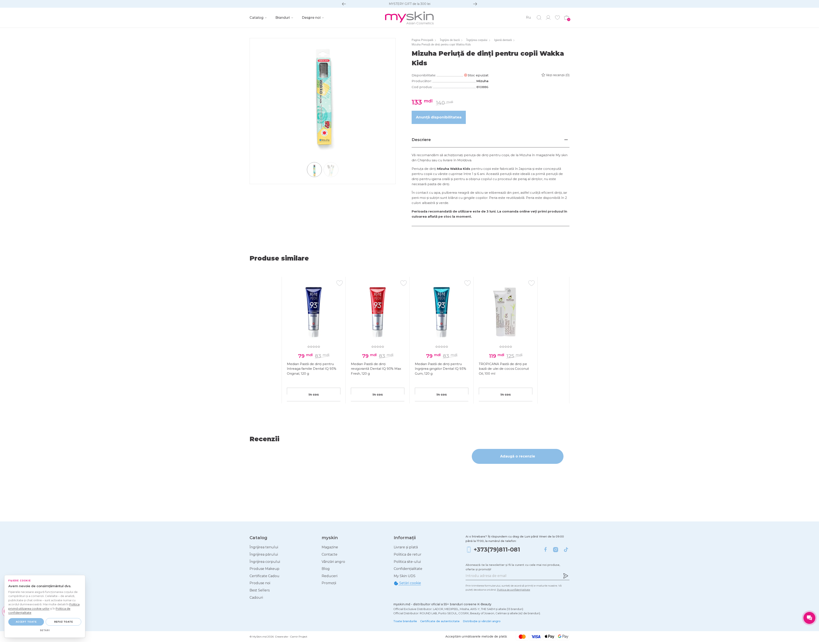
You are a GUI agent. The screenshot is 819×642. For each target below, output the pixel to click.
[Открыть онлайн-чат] (809, 618)
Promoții (329, 583)
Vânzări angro (333, 562)
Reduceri (329, 576)
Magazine (330, 547)
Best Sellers (260, 590)
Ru (528, 17)
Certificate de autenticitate (440, 621)
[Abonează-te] (565, 576)
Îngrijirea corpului (265, 562)
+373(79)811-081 (497, 549)
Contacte (329, 554)
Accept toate (26, 621)
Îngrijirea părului (264, 554)
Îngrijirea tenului (264, 547)
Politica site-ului (407, 562)
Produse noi (260, 583)
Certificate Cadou (264, 576)
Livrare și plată (406, 547)
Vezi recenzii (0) (557, 75)
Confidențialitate (408, 569)
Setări (45, 630)
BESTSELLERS (409, 4)
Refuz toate (63, 621)
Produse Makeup (264, 569)
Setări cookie (409, 583)
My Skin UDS (404, 576)
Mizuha (482, 81)
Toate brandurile (405, 621)
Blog (326, 569)
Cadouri (256, 597)
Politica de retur (407, 554)
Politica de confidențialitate (513, 589)
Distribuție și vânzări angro (482, 621)
